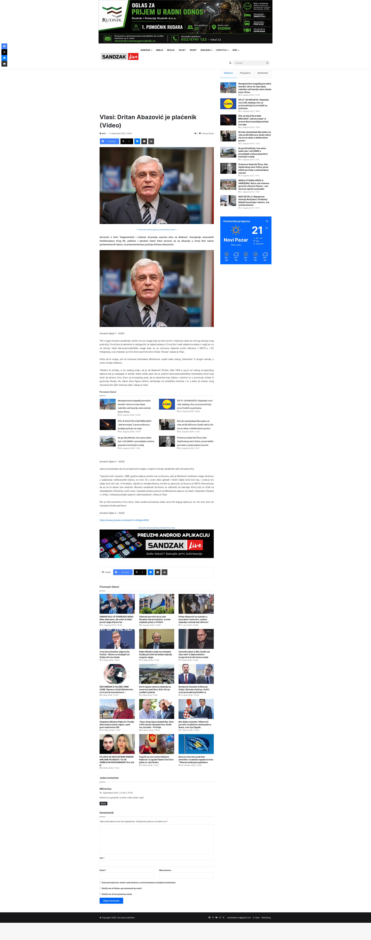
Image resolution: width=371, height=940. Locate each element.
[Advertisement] (157, 88)
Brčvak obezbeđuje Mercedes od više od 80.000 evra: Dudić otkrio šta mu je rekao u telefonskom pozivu (195, 425)
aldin (104, 133)
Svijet (182, 50)
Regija (170, 50)
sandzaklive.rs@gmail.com (239, 917)
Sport (193, 50)
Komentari (263, 73)
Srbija (159, 50)
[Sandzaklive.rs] (119, 56)
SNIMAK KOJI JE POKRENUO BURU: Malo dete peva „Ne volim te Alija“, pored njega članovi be (117, 619)
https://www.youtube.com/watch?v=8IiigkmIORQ (124, 520)
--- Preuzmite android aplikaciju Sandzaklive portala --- (157, 230)
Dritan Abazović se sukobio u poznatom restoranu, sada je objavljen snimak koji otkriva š (193, 619)
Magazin (205, 50)
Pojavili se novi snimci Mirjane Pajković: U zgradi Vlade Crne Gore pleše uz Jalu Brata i (156, 759)
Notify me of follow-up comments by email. (122, 888)
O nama (256, 917)
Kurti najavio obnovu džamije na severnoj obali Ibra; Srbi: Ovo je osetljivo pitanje (155, 689)
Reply (103, 803)
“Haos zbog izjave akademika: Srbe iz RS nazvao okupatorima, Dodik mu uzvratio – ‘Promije (156, 724)
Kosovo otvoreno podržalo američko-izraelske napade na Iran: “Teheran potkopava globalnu (196, 759)
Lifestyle (221, 50)
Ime (102, 858)
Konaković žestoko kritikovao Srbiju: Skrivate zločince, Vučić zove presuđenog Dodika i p (194, 689)
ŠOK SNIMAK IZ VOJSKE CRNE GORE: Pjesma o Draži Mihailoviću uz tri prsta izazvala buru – (116, 689)
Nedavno (228, 73)
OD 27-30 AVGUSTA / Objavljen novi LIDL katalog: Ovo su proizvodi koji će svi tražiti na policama (194, 404)
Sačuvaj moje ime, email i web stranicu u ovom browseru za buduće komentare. (139, 882)
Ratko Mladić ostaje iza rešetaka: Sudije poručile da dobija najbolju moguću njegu (155, 654)
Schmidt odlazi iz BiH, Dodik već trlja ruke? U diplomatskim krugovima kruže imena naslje (194, 654)
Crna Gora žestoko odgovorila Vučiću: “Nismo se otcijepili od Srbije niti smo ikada (115, 654)
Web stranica (165, 870)
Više (234, 50)
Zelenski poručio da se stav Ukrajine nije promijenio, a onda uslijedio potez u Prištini (154, 619)
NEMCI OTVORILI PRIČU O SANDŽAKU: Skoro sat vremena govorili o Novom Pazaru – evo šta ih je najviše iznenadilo (253, 184)
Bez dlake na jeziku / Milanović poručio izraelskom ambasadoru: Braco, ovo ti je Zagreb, (195, 724)
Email (103, 870)
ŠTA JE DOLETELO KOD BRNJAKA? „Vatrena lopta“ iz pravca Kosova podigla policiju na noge (134, 425)
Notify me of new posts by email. (117, 894)
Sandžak (145, 50)
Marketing (266, 917)
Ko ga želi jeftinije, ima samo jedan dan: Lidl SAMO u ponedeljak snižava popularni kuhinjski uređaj (136, 441)
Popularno (245, 73)
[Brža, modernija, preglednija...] (157, 543)
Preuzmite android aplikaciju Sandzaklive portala (156, 528)
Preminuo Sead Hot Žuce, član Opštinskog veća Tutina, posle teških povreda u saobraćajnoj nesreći (195, 441)
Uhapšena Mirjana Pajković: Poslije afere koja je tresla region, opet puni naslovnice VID (117, 724)
